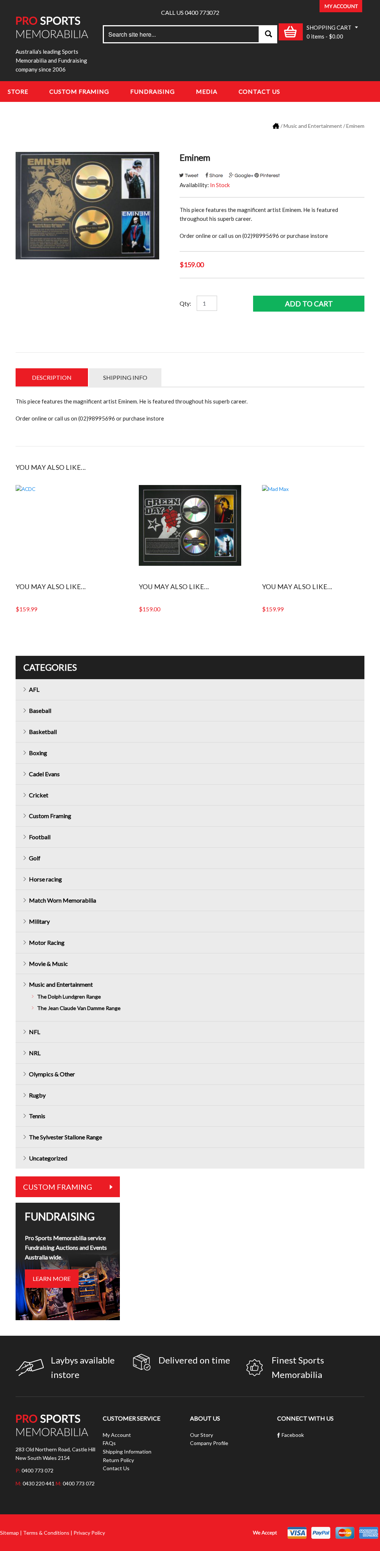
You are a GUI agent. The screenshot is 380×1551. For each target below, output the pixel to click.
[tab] (52, 377)
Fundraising (152, 91)
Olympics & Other (52, 1073)
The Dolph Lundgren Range (69, 996)
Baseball (40, 710)
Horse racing (45, 879)
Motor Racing (47, 942)
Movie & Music (48, 963)
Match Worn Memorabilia (62, 900)
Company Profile (209, 1443)
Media (206, 91)
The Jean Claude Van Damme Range (79, 1008)
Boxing (38, 752)
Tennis (37, 1115)
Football (39, 836)
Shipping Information (127, 1451)
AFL (34, 689)
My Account (117, 1435)
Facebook (293, 1435)
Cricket (38, 794)
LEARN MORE (52, 1278)
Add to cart (309, 303)
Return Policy (118, 1460)
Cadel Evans (44, 773)
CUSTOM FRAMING (57, 1186)
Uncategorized (48, 1158)
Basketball (43, 731)
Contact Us (259, 91)
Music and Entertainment (313, 126)
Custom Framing (79, 91)
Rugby (37, 1095)
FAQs (109, 1443)
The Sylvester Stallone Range (65, 1136)
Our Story (201, 1435)
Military (39, 921)
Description (52, 377)
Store (18, 91)
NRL (34, 1052)
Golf (34, 857)
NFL (34, 1031)
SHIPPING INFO (125, 377)
